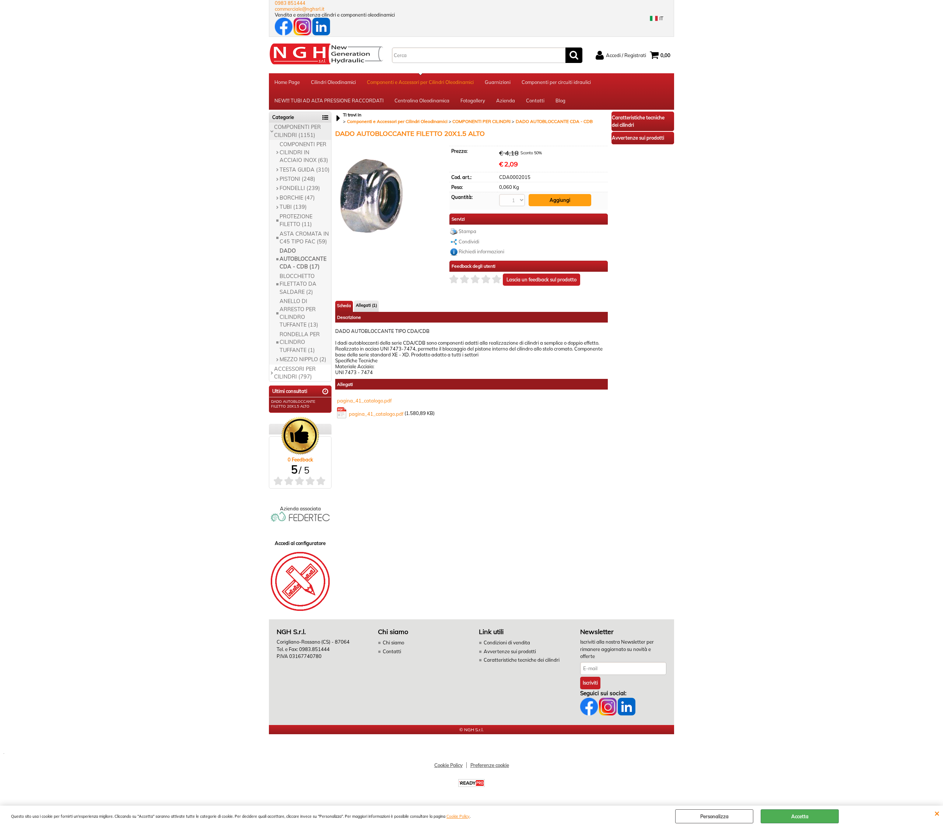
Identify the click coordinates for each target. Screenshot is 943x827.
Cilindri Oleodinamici (333, 82)
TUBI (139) (293, 207)
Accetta (800, 816)
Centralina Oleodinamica (422, 100)
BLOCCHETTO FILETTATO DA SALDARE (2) (298, 284)
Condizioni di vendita (507, 642)
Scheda (344, 305)
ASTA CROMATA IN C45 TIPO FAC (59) (304, 237)
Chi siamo (393, 642)
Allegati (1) (366, 305)
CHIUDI (937, 813)
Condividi (469, 241)
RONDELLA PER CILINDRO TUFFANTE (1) (300, 342)
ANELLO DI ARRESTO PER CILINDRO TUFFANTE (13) (299, 313)
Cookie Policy (458, 816)
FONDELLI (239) (300, 188)
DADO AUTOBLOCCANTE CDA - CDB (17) (303, 258)
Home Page (287, 82)
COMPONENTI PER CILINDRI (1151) (297, 131)
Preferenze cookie (489, 765)
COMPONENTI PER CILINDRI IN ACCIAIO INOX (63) (304, 152)
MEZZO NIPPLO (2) (303, 359)
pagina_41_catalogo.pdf (364, 401)
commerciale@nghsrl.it (300, 9)
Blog (560, 100)
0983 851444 (290, 3)
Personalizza (714, 816)
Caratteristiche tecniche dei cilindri (522, 660)
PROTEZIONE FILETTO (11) (296, 220)
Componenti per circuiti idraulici (556, 82)
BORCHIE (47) (297, 197)
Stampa (467, 231)
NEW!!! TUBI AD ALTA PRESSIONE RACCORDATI (328, 100)
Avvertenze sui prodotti (510, 651)
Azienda (505, 100)
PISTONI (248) (297, 179)
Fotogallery (472, 100)
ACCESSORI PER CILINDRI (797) (295, 373)
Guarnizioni (498, 82)
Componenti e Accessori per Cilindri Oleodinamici (420, 82)
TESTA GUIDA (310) (305, 169)
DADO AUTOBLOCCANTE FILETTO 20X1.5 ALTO (293, 404)
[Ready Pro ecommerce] (471, 783)
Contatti (535, 100)
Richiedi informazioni (481, 251)
